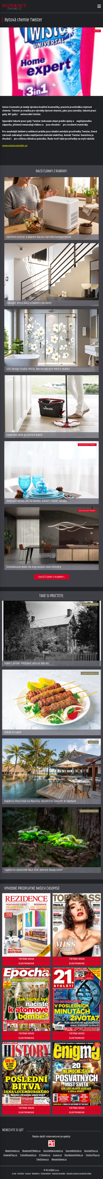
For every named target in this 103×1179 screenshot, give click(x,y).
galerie (96, 31)
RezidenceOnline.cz (74, 1155)
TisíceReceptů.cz (28, 1155)
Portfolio (20, 1173)
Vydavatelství (46, 1173)
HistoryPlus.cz (93, 1155)
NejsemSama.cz (59, 1159)
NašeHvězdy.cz (12, 1151)
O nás (14, 1173)
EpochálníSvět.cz (74, 1151)
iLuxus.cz (57, 1155)
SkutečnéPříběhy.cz (31, 1151)
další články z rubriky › (51, 576)
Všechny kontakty (58, 1173)
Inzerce (28, 1173)
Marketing (36, 1173)
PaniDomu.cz (42, 1159)
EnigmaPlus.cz (10, 1155)
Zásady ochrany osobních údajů (78, 1173)
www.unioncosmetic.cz (14, 145)
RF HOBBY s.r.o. (52, 1170)
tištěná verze (26, 959)
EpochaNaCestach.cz (53, 1151)
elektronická (26, 963)
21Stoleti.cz (44, 1155)
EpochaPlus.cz (91, 1151)
